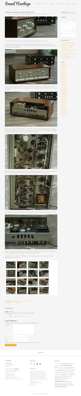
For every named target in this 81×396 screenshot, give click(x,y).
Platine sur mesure (68, 376)
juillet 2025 (64, 68)
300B (57, 363)
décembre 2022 (65, 84)
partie (19, 256)
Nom (6, 335)
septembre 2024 (65, 76)
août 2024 (64, 78)
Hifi (60, 370)
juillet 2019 (64, 99)
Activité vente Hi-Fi (71, 363)
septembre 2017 (65, 111)
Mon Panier (32, 383)
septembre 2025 (65, 67)
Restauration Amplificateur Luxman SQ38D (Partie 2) (22, 301)
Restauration (67, 378)
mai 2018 (63, 104)
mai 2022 (63, 87)
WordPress (47, 393)
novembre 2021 (65, 90)
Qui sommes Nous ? (38, 3)
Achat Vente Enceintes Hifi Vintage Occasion (38, 372)
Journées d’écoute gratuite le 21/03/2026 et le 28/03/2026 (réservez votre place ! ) (67, 47)
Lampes (56, 374)
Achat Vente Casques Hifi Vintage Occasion (38, 375)
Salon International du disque (67, 383)
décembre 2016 (65, 115)
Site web (6, 340)
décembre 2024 (65, 75)
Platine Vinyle (59, 378)
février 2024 (64, 81)
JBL (60, 372)
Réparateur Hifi (64, 379)
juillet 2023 (64, 82)
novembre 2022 (65, 85)
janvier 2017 (64, 113)
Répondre (28, 316)
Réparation (59, 381)
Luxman (59, 374)
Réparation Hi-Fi (68, 381)
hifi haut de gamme (67, 371)
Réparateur (57, 379)
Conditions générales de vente (35, 382)
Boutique (52, 3)
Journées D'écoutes (70, 372)
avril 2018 (63, 105)
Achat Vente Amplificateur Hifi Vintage (37, 371)
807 (58, 363)
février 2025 (64, 73)
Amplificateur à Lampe (12, 13)
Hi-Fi (57, 371)
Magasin (64, 374)
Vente (67, 385)
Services (46, 3)
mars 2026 (64, 64)
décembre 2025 (65, 65)
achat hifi (64, 363)
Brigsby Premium (39, 393)
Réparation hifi (58, 383)
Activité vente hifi (58, 365)
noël (60, 376)
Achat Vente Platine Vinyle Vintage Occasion (38, 374)
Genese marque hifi (59, 3)
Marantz (69, 374)
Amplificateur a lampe (59, 367)
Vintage (65, 386)
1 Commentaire (44, 13)
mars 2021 (64, 91)
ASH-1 (65, 367)
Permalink (22, 316)
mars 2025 (64, 71)
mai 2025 (63, 70)
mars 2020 (64, 98)
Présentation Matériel (25, 13)
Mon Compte (32, 385)
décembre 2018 (65, 101)
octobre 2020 (64, 93)
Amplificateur (67, 365)
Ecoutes (65, 369)
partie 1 (13, 256)
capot (73, 367)
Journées (63, 372)
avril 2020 (63, 96)
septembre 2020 (65, 95)
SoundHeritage (60, 385)
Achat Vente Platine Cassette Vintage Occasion (39, 379)
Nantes (73, 374)
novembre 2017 (65, 108)
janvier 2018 (64, 107)
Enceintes (69, 369)
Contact (67, 3)
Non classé (18, 13)
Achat (60, 363)
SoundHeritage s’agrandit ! (16, 302)
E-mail (6, 338)
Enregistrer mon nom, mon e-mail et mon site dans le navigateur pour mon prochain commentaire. (22, 342)
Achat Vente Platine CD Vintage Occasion (38, 377)
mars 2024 (64, 79)
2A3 (55, 363)
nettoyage (57, 376)
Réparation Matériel (33, 13)
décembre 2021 (65, 88)
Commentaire (7, 325)
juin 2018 (63, 102)
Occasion (63, 376)
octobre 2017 (64, 110)
